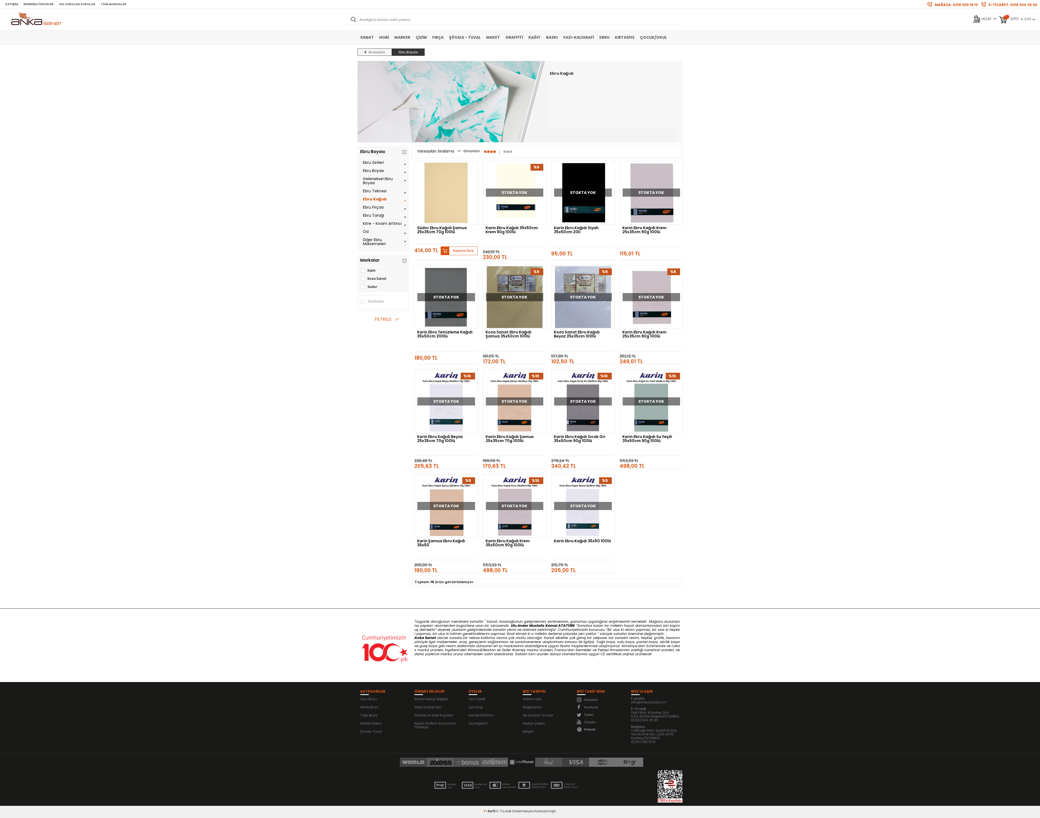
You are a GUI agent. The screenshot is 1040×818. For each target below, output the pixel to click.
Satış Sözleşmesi (427, 707)
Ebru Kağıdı (375, 199)
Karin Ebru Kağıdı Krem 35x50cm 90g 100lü (508, 543)
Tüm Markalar (113, 4)
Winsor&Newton (482, 650)
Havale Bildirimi (481, 715)
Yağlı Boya (368, 715)
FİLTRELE (383, 319)
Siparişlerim (478, 723)
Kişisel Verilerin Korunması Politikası (435, 725)
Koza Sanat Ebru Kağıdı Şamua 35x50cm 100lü (508, 334)
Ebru (604, 37)
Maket (493, 37)
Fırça (438, 37)
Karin (372, 270)
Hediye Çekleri (534, 723)
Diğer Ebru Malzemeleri (374, 241)
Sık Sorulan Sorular (77, 4)
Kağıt (534, 37)
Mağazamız (532, 707)
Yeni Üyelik (477, 699)
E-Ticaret (503, 811)
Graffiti (514, 37)
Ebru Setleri (373, 162)
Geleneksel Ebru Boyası (378, 181)
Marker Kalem (371, 723)
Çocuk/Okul (653, 37)
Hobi (384, 37)
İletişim (11, 4)
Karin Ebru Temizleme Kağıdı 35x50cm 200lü (445, 334)
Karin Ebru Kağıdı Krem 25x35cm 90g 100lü (644, 230)
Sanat (367, 37)
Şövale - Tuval (465, 37)
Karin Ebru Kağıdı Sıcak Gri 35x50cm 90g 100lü (579, 439)
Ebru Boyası (373, 170)
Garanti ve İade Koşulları (433, 715)
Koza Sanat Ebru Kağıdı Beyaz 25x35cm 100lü (577, 334)
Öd (366, 231)
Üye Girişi (476, 707)
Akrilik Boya (369, 707)
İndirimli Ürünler (39, 4)
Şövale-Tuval (371, 731)
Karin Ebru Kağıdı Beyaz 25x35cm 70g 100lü (440, 439)
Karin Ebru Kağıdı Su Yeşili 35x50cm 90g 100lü (647, 439)
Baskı (552, 37)
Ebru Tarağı (373, 215)
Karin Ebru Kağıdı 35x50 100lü (582, 541)
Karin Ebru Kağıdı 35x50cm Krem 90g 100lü (512, 230)
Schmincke (655, 645)
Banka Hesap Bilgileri (431, 699)
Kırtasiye (625, 37)
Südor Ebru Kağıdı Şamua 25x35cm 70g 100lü (442, 230)
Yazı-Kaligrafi (578, 37)
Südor (372, 286)
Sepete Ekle (463, 250)
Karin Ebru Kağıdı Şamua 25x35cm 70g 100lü (510, 439)
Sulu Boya (368, 699)
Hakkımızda (532, 699)
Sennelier (584, 650)
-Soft (489, 811)
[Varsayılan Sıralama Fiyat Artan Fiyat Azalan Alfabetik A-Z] (439, 152)
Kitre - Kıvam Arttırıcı (382, 223)
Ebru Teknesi (374, 191)
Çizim (421, 37)
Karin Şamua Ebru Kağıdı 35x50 (441, 543)
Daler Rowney (514, 650)
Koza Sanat (377, 278)
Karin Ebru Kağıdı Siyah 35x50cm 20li (576, 230)
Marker (402, 37)
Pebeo (603, 650)
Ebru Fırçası (373, 207)
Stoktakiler (376, 301)
